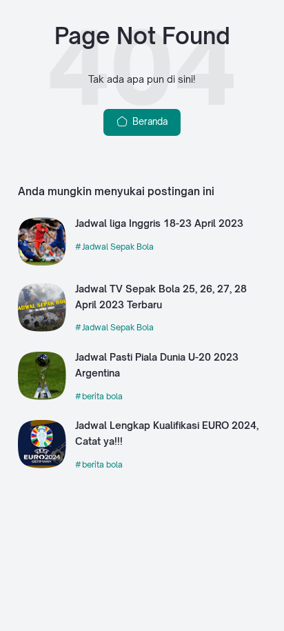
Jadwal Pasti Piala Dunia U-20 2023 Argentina (157, 365)
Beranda (149, 121)
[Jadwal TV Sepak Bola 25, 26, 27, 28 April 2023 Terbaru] (42, 328)
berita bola (102, 396)
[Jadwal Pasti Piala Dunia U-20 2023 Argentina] (42, 396)
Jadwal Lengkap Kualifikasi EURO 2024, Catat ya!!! (166, 433)
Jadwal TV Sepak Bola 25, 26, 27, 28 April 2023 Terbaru (161, 296)
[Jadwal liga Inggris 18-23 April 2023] (42, 262)
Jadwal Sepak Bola (118, 246)
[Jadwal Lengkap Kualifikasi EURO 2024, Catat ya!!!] (42, 464)
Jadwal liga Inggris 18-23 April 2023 (159, 223)
